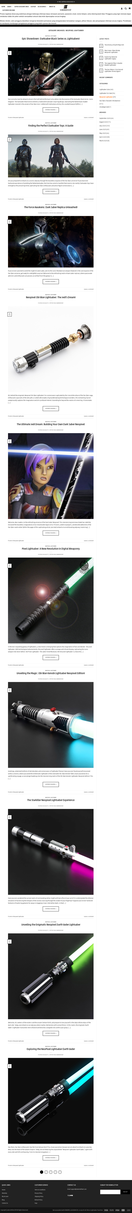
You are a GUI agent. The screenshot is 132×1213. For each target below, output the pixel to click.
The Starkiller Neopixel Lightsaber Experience (51, 800)
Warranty (4, 1193)
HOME (3, 6)
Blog (3, 1200)
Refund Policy (38, 1200)
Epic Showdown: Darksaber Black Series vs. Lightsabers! (51, 39)
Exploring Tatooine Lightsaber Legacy (110, 58)
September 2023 (104, 118)
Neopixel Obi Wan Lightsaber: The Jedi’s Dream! (51, 297)
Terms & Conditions (40, 1190)
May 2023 (102, 133)
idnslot (7, 21)
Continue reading (51, 109)
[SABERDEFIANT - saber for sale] (65, 8)
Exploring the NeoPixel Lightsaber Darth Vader (51, 1049)
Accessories (42, 6)
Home (3, 1190)
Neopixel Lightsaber (50, 36)
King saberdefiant (58, 44)
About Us (52, 6)
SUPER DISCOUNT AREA (21, 6)
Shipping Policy (39, 1196)
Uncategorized (104, 107)
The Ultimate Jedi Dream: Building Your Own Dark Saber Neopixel (51, 424)
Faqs (36, 1203)
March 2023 (103, 141)
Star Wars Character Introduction (109, 101)
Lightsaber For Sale (105, 93)
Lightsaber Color (104, 89)
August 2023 (103, 122)
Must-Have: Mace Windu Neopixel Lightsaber (112, 51)
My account (5, 1196)
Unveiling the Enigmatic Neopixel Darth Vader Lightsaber (50, 925)
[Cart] (130, 8)
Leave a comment (89, 117)
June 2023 (102, 129)
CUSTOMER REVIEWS (8, 10)
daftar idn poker (13, 16)
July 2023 (102, 126)
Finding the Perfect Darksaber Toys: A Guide (50, 126)
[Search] (126, 8)
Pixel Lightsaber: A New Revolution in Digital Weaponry (51, 549)
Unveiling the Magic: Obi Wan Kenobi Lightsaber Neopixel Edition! (51, 673)
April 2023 (102, 137)
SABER (9, 6)
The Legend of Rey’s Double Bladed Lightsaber (113, 64)
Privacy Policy (38, 1193)
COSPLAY (33, 6)
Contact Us (5, 1203)
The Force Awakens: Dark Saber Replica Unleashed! (50, 207)
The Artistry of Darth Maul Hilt (114, 45)
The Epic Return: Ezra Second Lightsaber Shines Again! (113, 70)
